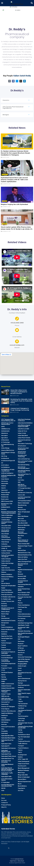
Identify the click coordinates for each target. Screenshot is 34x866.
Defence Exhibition (6, 574)
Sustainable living (23, 697)
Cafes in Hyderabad (7, 515)
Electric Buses (5, 611)
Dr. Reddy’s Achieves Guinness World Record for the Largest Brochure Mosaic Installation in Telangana (15, 153)
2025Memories (5, 428)
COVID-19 (4, 548)
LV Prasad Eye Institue (24, 500)
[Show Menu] (2, 3)
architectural (5, 458)
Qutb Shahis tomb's (23, 625)
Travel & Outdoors (23, 748)
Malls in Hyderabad (23, 503)
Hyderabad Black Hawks (8, 738)
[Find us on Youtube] (12, 848)
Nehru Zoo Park (22, 559)
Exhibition (4, 634)
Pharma (4, 201)
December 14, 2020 (6, 206)
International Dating (23, 464)
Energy (3, 616)
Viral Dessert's (22, 766)
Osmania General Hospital (23, 581)
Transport (21, 745)
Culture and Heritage (7, 563)
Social (20, 668)
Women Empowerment (24, 781)
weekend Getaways (23, 770)
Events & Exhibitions (7, 627)
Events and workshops (8, 629)
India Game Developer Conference (24, 420)
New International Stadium (23, 564)
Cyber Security (5, 567)
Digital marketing (6, 590)
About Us (4, 807)
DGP (2, 581)
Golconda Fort (5, 702)
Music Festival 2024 (23, 543)
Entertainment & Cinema (8, 620)
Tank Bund (21, 708)
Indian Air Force (22, 431)
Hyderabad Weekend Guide (7, 765)
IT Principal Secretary (24, 488)
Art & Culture (5, 465)
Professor (21, 620)
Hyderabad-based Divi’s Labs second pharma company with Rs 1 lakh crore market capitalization (14, 179)
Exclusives (4, 631)
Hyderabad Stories (18, 859)
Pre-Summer (21, 618)
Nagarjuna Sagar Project (25, 546)
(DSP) (3, 426)
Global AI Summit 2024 (7, 688)
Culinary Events (5, 553)
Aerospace (4, 435)
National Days (22, 550)
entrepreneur (5, 622)
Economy (4, 603)
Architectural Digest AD (8, 460)
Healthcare (4, 715)
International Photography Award (23, 467)
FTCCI (3, 670)
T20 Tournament (23, 703)
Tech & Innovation (23, 716)
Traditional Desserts (24, 741)
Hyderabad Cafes (6, 743)
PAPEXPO (21, 586)
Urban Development (23, 761)
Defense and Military (7, 576)
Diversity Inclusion (6, 594)
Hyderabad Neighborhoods (5, 751)
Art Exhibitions (5, 467)
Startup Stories (22, 680)
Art (2, 463)
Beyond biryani (5, 492)
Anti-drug (4, 456)
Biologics (6, 115)
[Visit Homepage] (17, 3)
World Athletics (22, 786)
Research (20, 643)
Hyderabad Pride (6, 754)
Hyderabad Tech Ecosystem (6, 761)
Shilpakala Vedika (23, 661)
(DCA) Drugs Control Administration (7, 423)
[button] (17, 100)
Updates (20, 757)
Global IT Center (6, 694)
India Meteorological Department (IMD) (24, 425)
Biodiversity (4, 497)
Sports (20, 676)
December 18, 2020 (6, 183)
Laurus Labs (21, 495)
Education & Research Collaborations (7, 608)
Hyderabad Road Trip (7, 758)
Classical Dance (6, 539)
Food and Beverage (7, 657)
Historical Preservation (8, 726)
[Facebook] (13, 81)
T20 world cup (22, 706)
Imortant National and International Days (7, 785)
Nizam (20, 572)
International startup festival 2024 (24, 471)
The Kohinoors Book (24, 734)
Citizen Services (6, 528)
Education (4, 605)
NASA (19, 548)
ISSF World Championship (22, 485)
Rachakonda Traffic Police (23, 628)
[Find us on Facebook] (15, 848)
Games (3, 674)
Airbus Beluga (5, 448)
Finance (3, 647)
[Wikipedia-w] (9, 81)
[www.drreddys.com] (17, 341)
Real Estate (21, 641)
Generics (6, 100)
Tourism (20, 739)
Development (5, 579)
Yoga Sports (21, 788)
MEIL (19, 514)
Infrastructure (22, 446)
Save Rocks (21, 652)
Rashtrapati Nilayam (24, 637)
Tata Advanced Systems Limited (25, 711)
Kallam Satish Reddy (22, 76)
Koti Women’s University (25, 492)
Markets (20, 507)
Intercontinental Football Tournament (25, 461)
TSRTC (20, 752)
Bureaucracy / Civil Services (6, 504)
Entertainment (5, 618)
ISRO (19, 482)
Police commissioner (24, 616)
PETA (19, 600)
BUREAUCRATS (5, 507)
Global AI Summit (6, 686)
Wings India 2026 (23, 775)
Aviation (3, 485)
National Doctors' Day (24, 552)
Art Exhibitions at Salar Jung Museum (7, 470)
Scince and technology (24, 657)
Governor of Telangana (8, 706)
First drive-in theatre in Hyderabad (8, 652)
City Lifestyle (5, 533)
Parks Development (23, 594)
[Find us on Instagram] (2, 848)
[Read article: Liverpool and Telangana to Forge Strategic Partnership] (5, 410)
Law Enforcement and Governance (24, 497)
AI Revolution (5, 440)
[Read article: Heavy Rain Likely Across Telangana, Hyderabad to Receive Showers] (5, 392)
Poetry (20, 609)
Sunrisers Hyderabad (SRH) (24, 690)
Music (19, 538)
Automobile (4, 483)
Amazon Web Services (7, 450)
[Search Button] (32, 3)
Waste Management (23, 768)
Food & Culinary (6, 655)
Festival (3, 645)
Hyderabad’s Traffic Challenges (7, 773)
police (20, 611)
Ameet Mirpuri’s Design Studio (8, 453)
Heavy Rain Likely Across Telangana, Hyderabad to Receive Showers (18, 391)
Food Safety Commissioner (5, 660)
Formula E (4, 665)
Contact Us (4, 802)
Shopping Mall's (22, 663)
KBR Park (20, 490)
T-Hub (19, 699)
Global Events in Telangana (5, 691)
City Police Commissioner (5, 536)
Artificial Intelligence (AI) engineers (8, 476)
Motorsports (21, 527)
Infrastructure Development (22, 452)
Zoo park (20, 790)
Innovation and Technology (22, 456)
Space (19, 670)
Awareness (4, 490)
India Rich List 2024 (23, 428)
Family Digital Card (6, 638)
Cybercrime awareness (8, 570)
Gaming (3, 677)
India (2, 790)
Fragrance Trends (6, 668)
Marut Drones (22, 509)
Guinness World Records (8, 711)
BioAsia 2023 (5, 494)
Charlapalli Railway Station (6, 522)
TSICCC (20, 750)
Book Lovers (5, 499)
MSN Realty (21, 529)
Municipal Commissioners (22, 532)
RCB (19, 639)
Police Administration (24, 614)
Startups (20, 683)
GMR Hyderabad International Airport (7, 699)
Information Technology (25, 443)
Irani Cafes (21, 480)
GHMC (3, 681)
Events (3, 625)
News (19, 567)
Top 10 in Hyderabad (24, 737)
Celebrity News (5, 519)
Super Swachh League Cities (24, 694)
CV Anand (4, 565)
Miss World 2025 (23, 523)
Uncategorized (22, 754)
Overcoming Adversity (24, 584)
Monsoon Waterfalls (24, 525)
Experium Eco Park (6, 636)
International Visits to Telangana (24, 475)
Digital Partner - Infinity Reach (17, 861)
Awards (3, 488)
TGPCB (20, 730)
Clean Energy (5, 541)
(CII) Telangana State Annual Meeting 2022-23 (8, 420)
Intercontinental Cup (24, 459)
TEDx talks (21, 720)
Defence (3, 572)
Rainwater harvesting (24, 631)
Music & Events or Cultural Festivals (23, 540)
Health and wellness (7, 713)
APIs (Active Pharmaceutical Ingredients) (13, 107)
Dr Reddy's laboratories (9, 147)
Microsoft (21, 518)
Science (20, 654)
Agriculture (4, 437)
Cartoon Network (6, 517)
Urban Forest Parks (23, 763)
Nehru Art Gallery (23, 557)
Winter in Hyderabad (24, 777)
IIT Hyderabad (5, 782)
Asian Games (5, 479)
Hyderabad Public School (8, 756)
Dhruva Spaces (5, 583)
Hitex (2, 729)
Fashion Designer (6, 643)
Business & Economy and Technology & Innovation (8, 512)
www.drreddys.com (17, 345)
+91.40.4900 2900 (17, 323)
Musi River (21, 535)
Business (4, 174)
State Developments (24, 685)
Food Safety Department (8, 663)
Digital (3, 588)
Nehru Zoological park (24, 561)
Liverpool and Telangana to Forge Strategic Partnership (19, 409)
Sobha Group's (22, 666)
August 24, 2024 (5, 157)
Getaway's (4, 679)
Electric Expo (5, 614)
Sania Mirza (21, 650)
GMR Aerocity (5, 696)
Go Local (3, 800)
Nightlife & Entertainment (25, 569)
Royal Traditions (23, 646)
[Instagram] (20, 81)
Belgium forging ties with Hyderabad (14, 204)
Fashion (3, 640)
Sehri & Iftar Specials (24, 659)
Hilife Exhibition (5, 720)
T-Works (20, 701)
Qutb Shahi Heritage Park (25, 623)
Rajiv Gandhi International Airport (25, 634)
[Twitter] (17, 81)
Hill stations (4, 722)
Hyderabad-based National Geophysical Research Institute (7, 769)
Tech (19, 714)
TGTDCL (20, 732)
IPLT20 (20, 477)
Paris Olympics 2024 (24, 592)
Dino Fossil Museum (7, 592)
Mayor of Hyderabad (24, 512)
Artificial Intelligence (7, 473)
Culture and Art (5, 561)
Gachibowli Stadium (7, 672)
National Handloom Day (25, 555)
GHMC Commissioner (7, 683)
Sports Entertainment (24, 678)
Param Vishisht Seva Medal (24, 589)
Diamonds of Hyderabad (8, 585)
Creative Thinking (6, 550)
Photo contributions (24, 605)
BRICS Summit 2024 (7, 501)
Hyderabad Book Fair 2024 (7, 740)
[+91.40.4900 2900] (17, 319)
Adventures (4, 433)
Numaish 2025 (22, 576)
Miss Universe (22, 520)
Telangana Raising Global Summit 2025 (25, 727)
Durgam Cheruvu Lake (7, 601)
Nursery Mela (22, 578)
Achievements (5, 431)
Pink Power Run (22, 607)
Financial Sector (6, 649)
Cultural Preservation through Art (7, 556)
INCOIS (3, 788)
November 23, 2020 (6, 231)
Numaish (20, 574)
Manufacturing (22, 505)
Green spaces (5, 708)
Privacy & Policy (6, 805)
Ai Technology (5, 442)
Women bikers (22, 779)
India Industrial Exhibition (25, 423)
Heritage (3, 717)
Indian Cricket (22, 433)
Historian (4, 724)
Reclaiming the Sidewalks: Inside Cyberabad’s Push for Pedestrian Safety (21, 400)
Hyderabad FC (5, 746)
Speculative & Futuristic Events (25, 673)
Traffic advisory (22, 743)
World (19, 783)
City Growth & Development (5, 530)
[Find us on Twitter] (9, 848)
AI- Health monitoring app (7, 445)
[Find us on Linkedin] (5, 848)
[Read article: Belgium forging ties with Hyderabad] (17, 195)
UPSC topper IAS (23, 759)
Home (3, 798)
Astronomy (4, 481)
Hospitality (4, 731)
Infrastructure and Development (23, 448)
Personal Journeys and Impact (24, 597)
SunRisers (21, 687)
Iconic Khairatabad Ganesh (6, 779)
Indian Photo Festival (24, 437)
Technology (21, 718)
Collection (4, 544)
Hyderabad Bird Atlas (7, 735)
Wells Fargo (21, 772)
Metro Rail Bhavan (23, 516)
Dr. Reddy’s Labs (6, 599)
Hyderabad (4, 733)
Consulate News (6, 546)
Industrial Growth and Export (24, 440)
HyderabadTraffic (6, 776)
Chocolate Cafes (6, 525)
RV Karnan (21, 648)
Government (4, 704)
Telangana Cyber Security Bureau (25, 723)
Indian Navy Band (23, 435)
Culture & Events (6, 559)
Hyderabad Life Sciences (8, 748)
